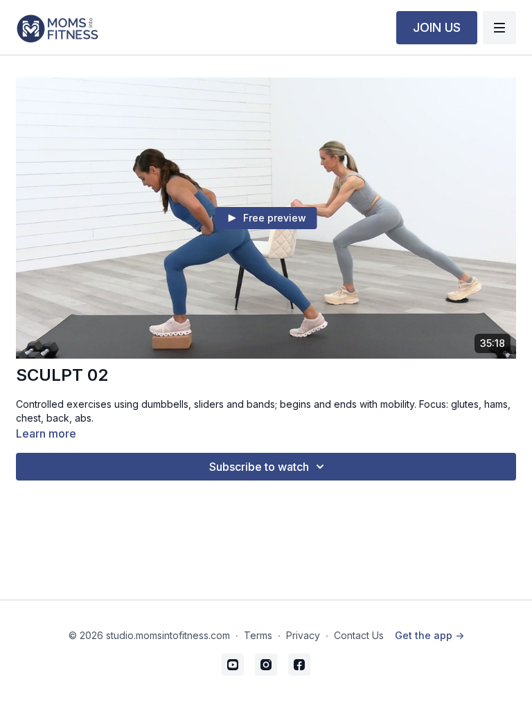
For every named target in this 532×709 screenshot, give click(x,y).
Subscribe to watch (259, 467)
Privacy (303, 635)
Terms (258, 635)
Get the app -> (429, 635)
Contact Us (359, 635)
